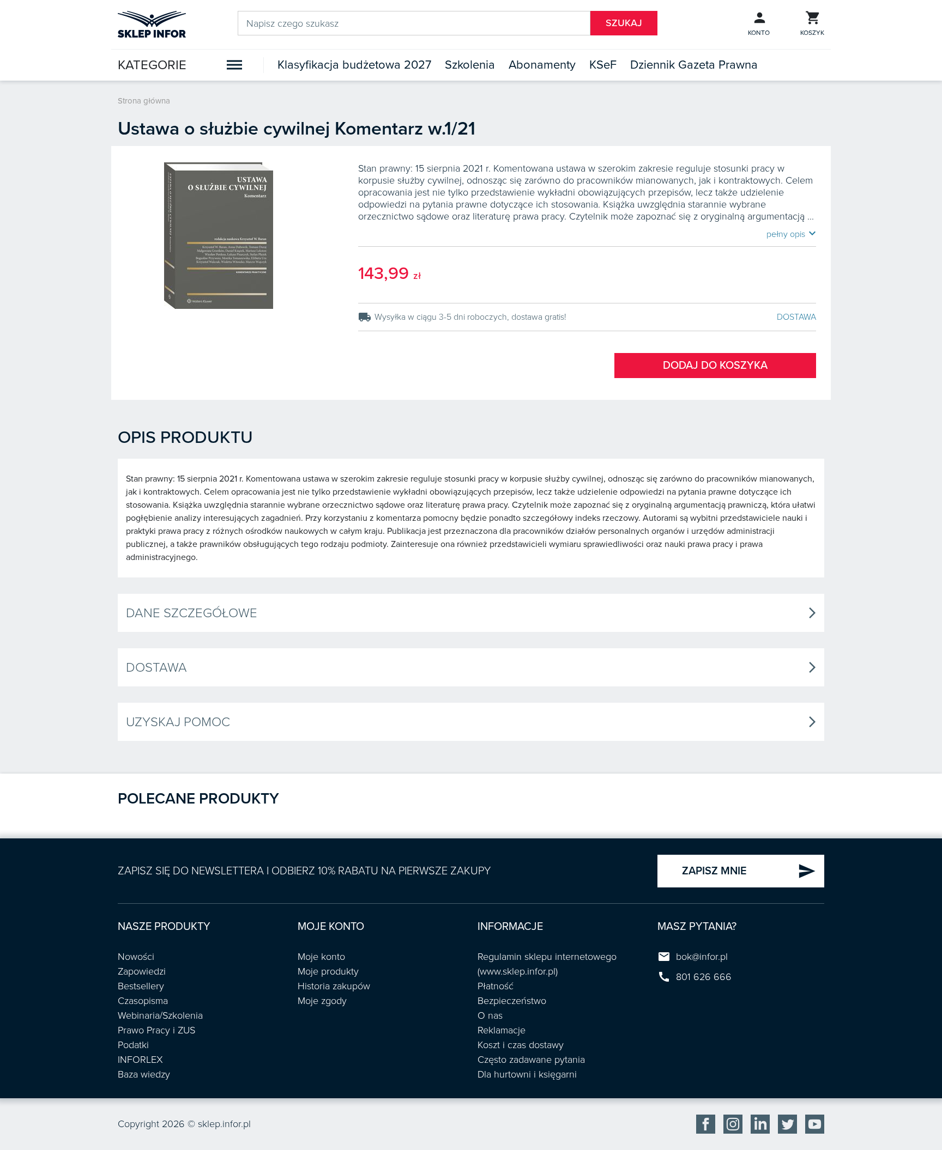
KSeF (603, 65)
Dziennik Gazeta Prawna (694, 65)
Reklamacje (502, 1030)
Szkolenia (470, 65)
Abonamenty (542, 65)
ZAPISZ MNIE (749, 871)
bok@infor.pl (702, 957)
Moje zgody (322, 1001)
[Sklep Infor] (152, 23)
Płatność (496, 986)
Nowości (136, 957)
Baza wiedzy (144, 1074)
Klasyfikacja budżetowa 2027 (354, 65)
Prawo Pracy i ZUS (156, 1030)
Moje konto (321, 957)
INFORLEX (140, 1060)
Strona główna (144, 101)
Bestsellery (141, 986)
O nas (490, 1015)
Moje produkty (328, 971)
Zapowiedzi (142, 971)
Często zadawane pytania (531, 1060)
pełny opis (791, 234)
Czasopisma (143, 1001)
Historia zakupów (334, 986)
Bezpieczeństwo (512, 1001)
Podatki (133, 1045)
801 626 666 (704, 977)
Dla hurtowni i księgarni (527, 1074)
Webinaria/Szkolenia (160, 1015)
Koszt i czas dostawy (521, 1045)
